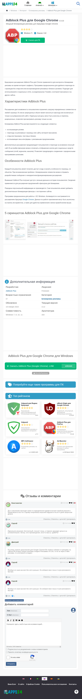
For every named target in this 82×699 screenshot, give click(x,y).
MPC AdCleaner (27, 441)
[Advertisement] (40, 61)
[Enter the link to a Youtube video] (19, 620)
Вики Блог (12, 684)
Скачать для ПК (34, 40)
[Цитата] (16, 620)
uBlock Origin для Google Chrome (64, 404)
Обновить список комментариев (15, 600)
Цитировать (71, 519)
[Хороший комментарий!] (69, 503)
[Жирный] (8, 620)
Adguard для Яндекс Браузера (29, 404)
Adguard (24, 422)
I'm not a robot (15, 657)
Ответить (46, 519)
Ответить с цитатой (58, 519)
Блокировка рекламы (51, 299)
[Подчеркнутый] (13, 620)
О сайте (21, 684)
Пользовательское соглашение (54, 684)
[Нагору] (76, 692)
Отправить (11, 664)
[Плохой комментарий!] (72, 503)
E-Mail (12, 615)
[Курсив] (11, 620)
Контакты (73, 684)
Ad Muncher (61, 441)
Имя (12, 611)
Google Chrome (28, 199)
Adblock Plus (11, 291)
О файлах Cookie (33, 684)
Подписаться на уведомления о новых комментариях (28, 649)
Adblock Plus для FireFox (63, 423)
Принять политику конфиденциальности (23, 652)
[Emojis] (22, 620)
